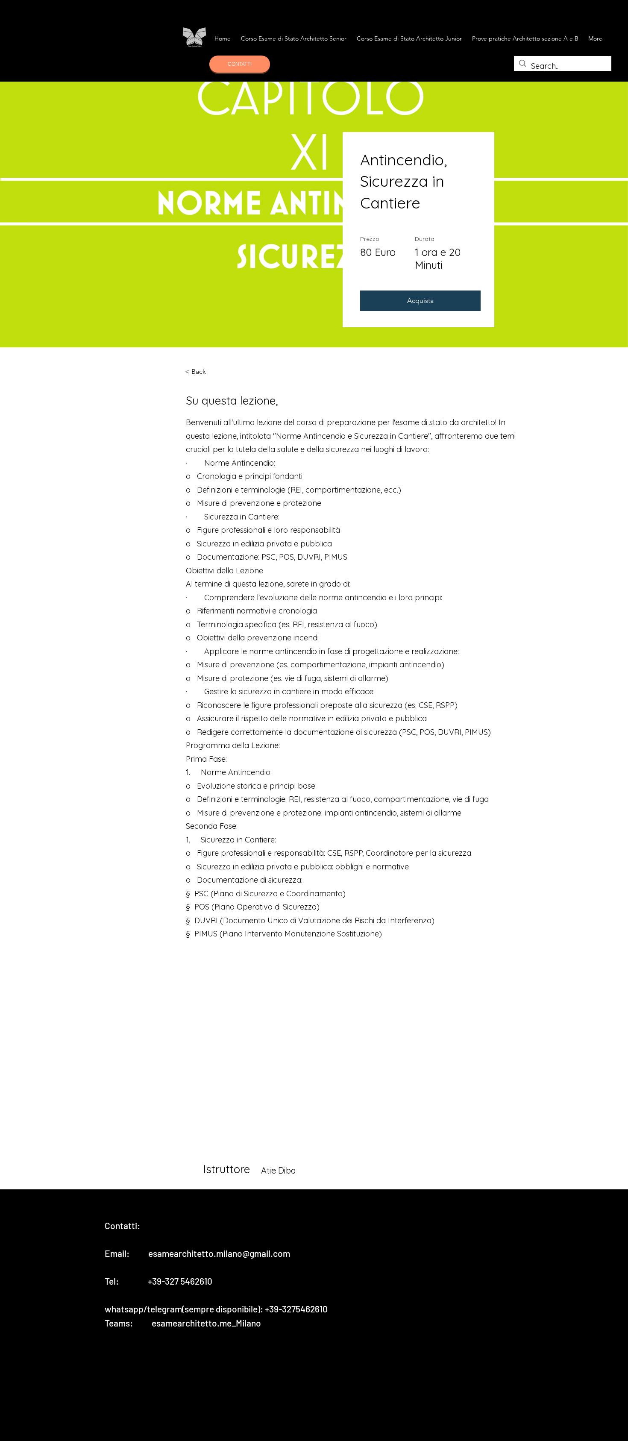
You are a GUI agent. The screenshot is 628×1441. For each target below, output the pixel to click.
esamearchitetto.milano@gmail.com (219, 1253)
